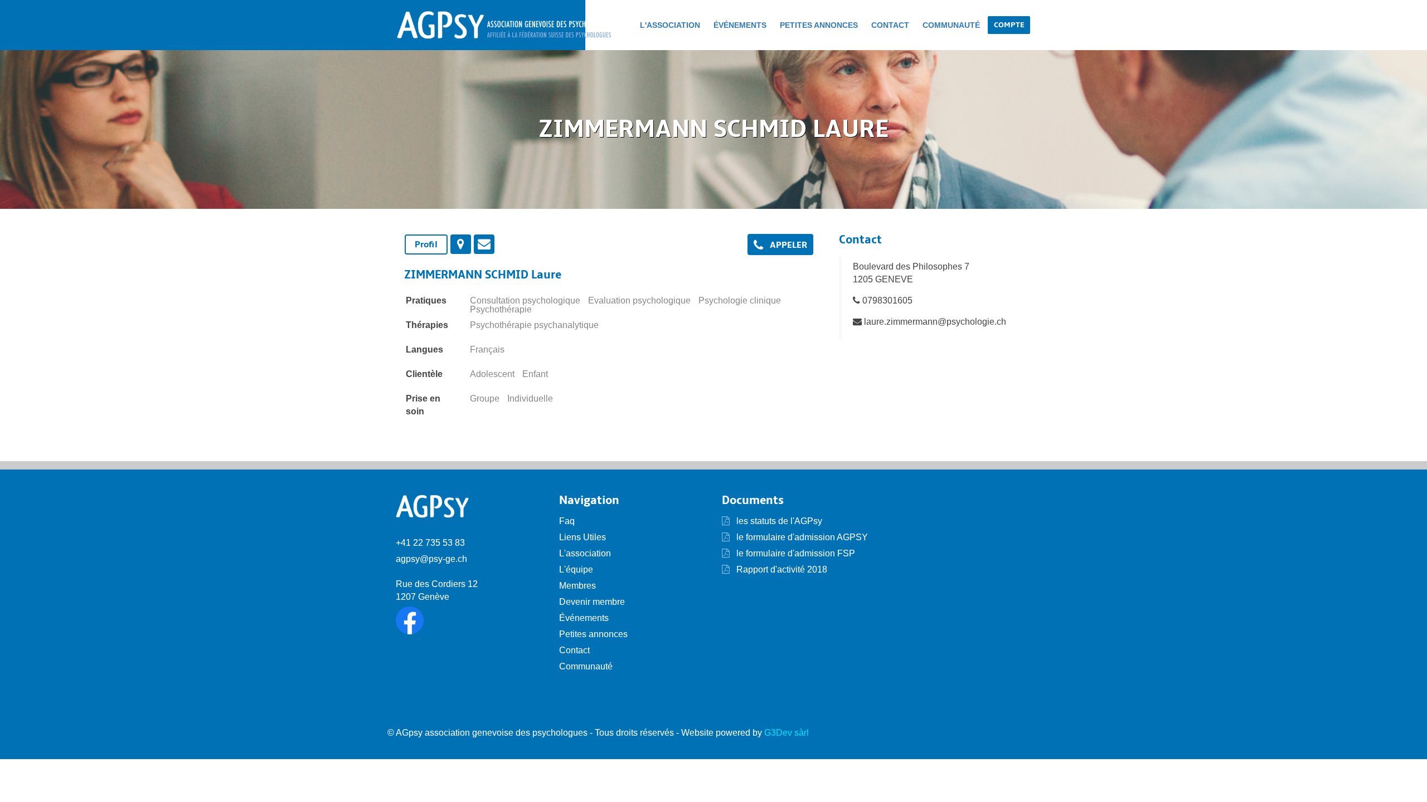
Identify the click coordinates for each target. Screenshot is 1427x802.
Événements (740, 25)
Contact (890, 25)
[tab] (426, 244)
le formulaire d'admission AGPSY (801, 537)
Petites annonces (819, 25)
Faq (567, 521)
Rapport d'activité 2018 (780, 569)
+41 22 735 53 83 (430, 542)
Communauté (951, 25)
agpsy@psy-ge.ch (431, 559)
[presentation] (460, 244)
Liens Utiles (582, 537)
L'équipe (576, 569)
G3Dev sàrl (786, 732)
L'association (670, 25)
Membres (577, 585)
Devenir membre (592, 602)
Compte (1009, 25)
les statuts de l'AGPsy (778, 521)
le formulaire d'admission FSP (794, 553)
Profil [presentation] (426, 244)
